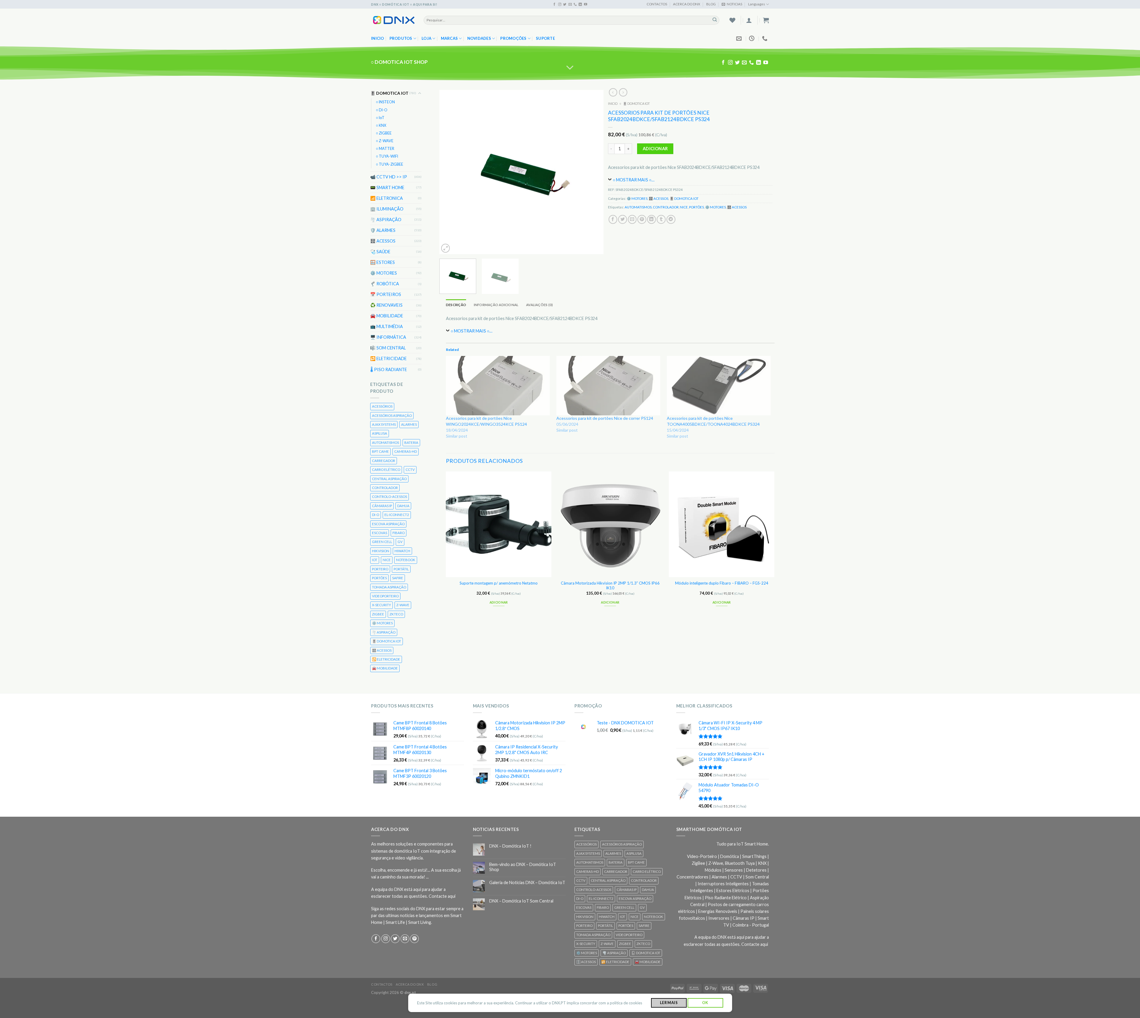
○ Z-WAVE (384, 141)
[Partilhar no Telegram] (670, 219)
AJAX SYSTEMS (384, 424)
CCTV (410, 469)
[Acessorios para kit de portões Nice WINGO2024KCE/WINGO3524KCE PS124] (498, 385)
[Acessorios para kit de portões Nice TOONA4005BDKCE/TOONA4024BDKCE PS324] (719, 385)
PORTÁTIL (401, 569)
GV (400, 542)
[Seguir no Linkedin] (580, 4)
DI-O (375, 515)
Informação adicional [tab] (496, 305)
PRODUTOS (401, 38)
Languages (756, 4)
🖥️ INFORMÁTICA (388, 337)
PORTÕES (379, 578)
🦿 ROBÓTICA (384, 283)
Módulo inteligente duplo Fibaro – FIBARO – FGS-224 (721, 583)
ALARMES (409, 424)
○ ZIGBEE (384, 133)
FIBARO (398, 533)
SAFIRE (397, 578)
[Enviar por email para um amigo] (632, 219)
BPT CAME (380, 451)
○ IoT (380, 117)
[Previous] (450, 172)
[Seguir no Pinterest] (414, 938)
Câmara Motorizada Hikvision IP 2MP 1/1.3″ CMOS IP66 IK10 (610, 585)
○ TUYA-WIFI (387, 156)
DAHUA (403, 506)
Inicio (377, 38)
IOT (374, 560)
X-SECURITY (381, 605)
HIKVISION (380, 551)
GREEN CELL (382, 542)
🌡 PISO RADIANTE (388, 369)
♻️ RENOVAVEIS (386, 305)
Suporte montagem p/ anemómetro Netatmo (499, 583)
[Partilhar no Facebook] (613, 219)
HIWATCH (402, 551)
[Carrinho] (766, 20)
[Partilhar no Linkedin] (651, 219)
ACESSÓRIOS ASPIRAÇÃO (392, 415)
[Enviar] (714, 20)
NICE (387, 560)
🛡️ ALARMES (382, 230)
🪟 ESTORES (382, 262)
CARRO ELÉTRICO (386, 469)
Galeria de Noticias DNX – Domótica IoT (527, 882)
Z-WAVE (402, 605)
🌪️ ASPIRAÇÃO (385, 219)
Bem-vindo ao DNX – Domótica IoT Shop (522, 867)
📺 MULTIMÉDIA (386, 326)
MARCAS (449, 38)
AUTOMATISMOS (385, 442)
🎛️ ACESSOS (382, 240)
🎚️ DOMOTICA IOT (389, 93)
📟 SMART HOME (387, 187)
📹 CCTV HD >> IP (388, 176)
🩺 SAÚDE (380, 251)
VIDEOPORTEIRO (385, 596)
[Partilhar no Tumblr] (661, 219)
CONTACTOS (657, 4)
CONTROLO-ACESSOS (389, 496)
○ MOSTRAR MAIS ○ (632, 179)
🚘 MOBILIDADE (386, 315)
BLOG (711, 4)
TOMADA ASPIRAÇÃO (389, 587)
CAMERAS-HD (405, 451)
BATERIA (411, 442)
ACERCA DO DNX (686, 4)
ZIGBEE (378, 614)
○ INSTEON (385, 102)
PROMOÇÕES (513, 38)
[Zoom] (445, 248)
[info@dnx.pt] (739, 38)
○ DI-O (381, 109)
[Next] (593, 172)
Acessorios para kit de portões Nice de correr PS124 (604, 418)
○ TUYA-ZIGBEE (389, 164)
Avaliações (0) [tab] (539, 305)
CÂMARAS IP (382, 506)
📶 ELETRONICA (386, 198)
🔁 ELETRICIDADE (388, 358)
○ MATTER (385, 148)
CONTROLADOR (385, 488)
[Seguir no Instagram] (559, 4)
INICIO (613, 103)
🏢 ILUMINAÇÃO (386, 208)
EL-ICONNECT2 (396, 515)
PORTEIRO (380, 569)
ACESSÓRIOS (382, 406)
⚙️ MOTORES (383, 273)
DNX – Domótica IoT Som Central (521, 900)
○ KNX (381, 125)
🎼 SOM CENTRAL (388, 347)
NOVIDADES (479, 38)
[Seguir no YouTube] (585, 4)
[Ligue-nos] (575, 4)
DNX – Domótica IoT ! (510, 845)
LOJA (426, 38)
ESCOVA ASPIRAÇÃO (388, 523)
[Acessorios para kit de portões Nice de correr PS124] (608, 385)
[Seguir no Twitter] (564, 4)
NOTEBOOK (405, 560)
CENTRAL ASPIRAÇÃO (389, 478)
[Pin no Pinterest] (642, 219)
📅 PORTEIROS (385, 294)
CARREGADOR (383, 461)
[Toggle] (420, 93)
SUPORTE (545, 38)
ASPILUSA (379, 433)
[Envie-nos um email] (570, 4)
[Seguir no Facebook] (554, 4)
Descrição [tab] (456, 305)
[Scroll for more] (570, 67)
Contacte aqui (442, 896)
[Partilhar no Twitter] (622, 219)
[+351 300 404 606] (765, 38)
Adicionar (655, 148)
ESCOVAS (379, 533)
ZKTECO (396, 614)
